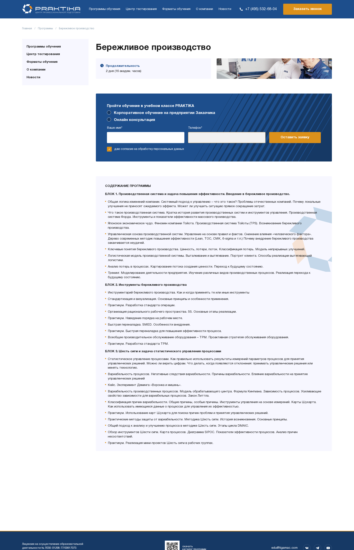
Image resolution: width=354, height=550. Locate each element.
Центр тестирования (141, 9)
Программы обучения (104, 9)
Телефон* (195, 127)
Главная (27, 28)
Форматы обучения (176, 9)
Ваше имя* (114, 127)
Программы (45, 28)
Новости (224, 9)
